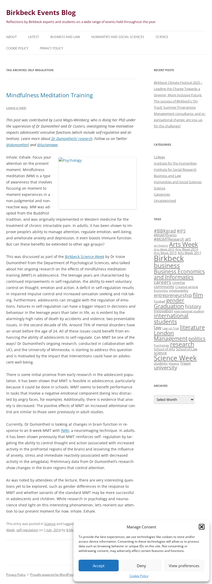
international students (171, 318)
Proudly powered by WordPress (52, 574)
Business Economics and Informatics (179, 274)
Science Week (175, 358)
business (167, 265)
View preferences (184, 565)
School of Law (186, 349)
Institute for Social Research (175, 169)
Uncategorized (165, 200)
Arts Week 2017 (189, 252)
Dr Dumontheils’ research (71, 138)
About (11, 37)
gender (175, 300)
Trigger (185, 363)
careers (162, 282)
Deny (141, 565)
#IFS (181, 231)
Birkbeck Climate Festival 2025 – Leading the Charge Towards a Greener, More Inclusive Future (178, 88)
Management (170, 338)
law (157, 327)
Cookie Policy (139, 576)
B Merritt (73, 530)
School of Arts (164, 349)
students (161, 363)
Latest (33, 37)
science (160, 352)
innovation (163, 310)
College (159, 157)
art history (161, 245)
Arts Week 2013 (164, 249)
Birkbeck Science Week (84, 256)
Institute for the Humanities (175, 163)
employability (178, 290)
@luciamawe (47, 144)
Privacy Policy (51, 48)
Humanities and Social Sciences (117, 37)
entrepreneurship (173, 295)
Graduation (169, 306)
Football (159, 301)
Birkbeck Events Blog (41, 12)
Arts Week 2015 (165, 253)
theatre (174, 363)
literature (192, 327)
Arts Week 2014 (186, 249)
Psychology (161, 345)
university (165, 367)
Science (162, 37)
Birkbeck (169, 258)
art (188, 239)
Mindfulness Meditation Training (49, 95)
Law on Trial (170, 328)
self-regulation (27, 530)
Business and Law (65, 37)
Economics (161, 290)
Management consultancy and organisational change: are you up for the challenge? (180, 119)
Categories (162, 194)
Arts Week (183, 244)
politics (197, 338)
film (198, 295)
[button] (201, 526)
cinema (178, 282)
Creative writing (186, 287)
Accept (98, 565)
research (182, 344)
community (164, 286)
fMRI (65, 430)
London (164, 333)
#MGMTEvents (165, 235)
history (193, 306)
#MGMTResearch (169, 239)
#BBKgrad (165, 231)
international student (189, 311)
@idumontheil (17, 144)
